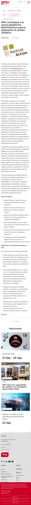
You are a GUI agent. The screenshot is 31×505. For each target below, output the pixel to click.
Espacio (3, 469)
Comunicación (11, 10)
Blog (5, 454)
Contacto (3, 447)
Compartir (17, 37)
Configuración (15, 497)
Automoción (4, 479)
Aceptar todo (15, 502)
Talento (18, 465)
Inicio (4, 10)
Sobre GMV (19, 469)
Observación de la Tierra (8, 19)
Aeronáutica (4, 471)
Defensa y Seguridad (6, 474)
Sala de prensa (19, 475)
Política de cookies (5, 493)
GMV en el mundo (5, 449)
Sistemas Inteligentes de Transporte (7, 477)
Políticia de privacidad (6, 491)
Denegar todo (15, 499)
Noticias (19, 10)
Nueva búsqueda (14, 15)
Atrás (4, 15)
